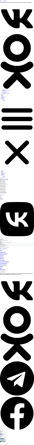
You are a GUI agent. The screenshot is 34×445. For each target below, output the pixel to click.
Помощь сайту (2, 269)
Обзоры (2, 172)
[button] (17, 19)
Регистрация (1, 431)
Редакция (4, 99)
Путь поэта (2, 97)
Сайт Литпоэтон (4, 90)
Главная (2, 94)
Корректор (2, 258)
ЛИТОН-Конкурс (3, 248)
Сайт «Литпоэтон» (3, 264)
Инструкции (4, 100)
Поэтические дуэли (3, 96)
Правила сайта (2, 252)
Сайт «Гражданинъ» (3, 263)
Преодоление (6, 179)
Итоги (2, 95)
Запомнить (2, 433)
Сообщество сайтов (3, 89)
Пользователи (2, 98)
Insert (6, 444)
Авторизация (1, 434)
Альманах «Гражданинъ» (4, 261)
